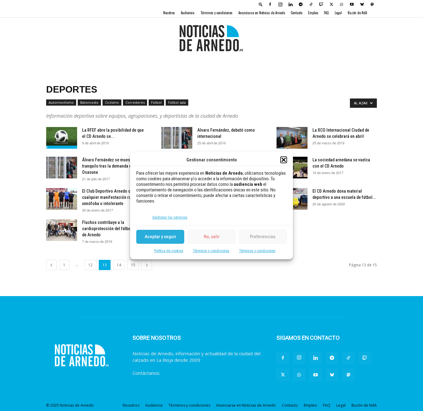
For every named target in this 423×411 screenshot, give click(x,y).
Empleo (313, 12)
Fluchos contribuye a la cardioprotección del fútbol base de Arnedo (112, 228)
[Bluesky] (362, 4)
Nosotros (169, 12)
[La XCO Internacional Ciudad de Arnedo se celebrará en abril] (292, 138)
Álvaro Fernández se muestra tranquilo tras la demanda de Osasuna (108, 166)
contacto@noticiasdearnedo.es (194, 373)
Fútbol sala (177, 102)
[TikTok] (311, 4)
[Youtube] (351, 4)
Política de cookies (168, 251)
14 (119, 265)
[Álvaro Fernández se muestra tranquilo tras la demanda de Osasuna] (61, 167)
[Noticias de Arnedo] (211, 38)
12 (90, 265)
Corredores (135, 102)
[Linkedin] (290, 4)
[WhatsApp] (341, 4)
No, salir (212, 236)
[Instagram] (280, 4)
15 (133, 265)
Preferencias (262, 236)
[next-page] (147, 265)
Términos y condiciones (211, 251)
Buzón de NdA (357, 12)
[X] (331, 4)
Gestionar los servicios (169, 217)
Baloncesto (89, 102)
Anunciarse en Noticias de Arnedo (261, 12)
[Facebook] (270, 4)
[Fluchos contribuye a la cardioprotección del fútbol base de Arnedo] (61, 230)
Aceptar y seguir (160, 236)
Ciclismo (112, 102)
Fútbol (156, 102)
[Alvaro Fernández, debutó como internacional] (176, 138)
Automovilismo (61, 102)
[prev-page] (51, 265)
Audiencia (187, 12)
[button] (284, 160)
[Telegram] (300, 4)
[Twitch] (321, 4)
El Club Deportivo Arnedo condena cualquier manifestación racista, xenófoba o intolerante (113, 197)
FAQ (326, 12)
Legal (338, 12)
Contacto (296, 12)
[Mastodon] (372, 4)
